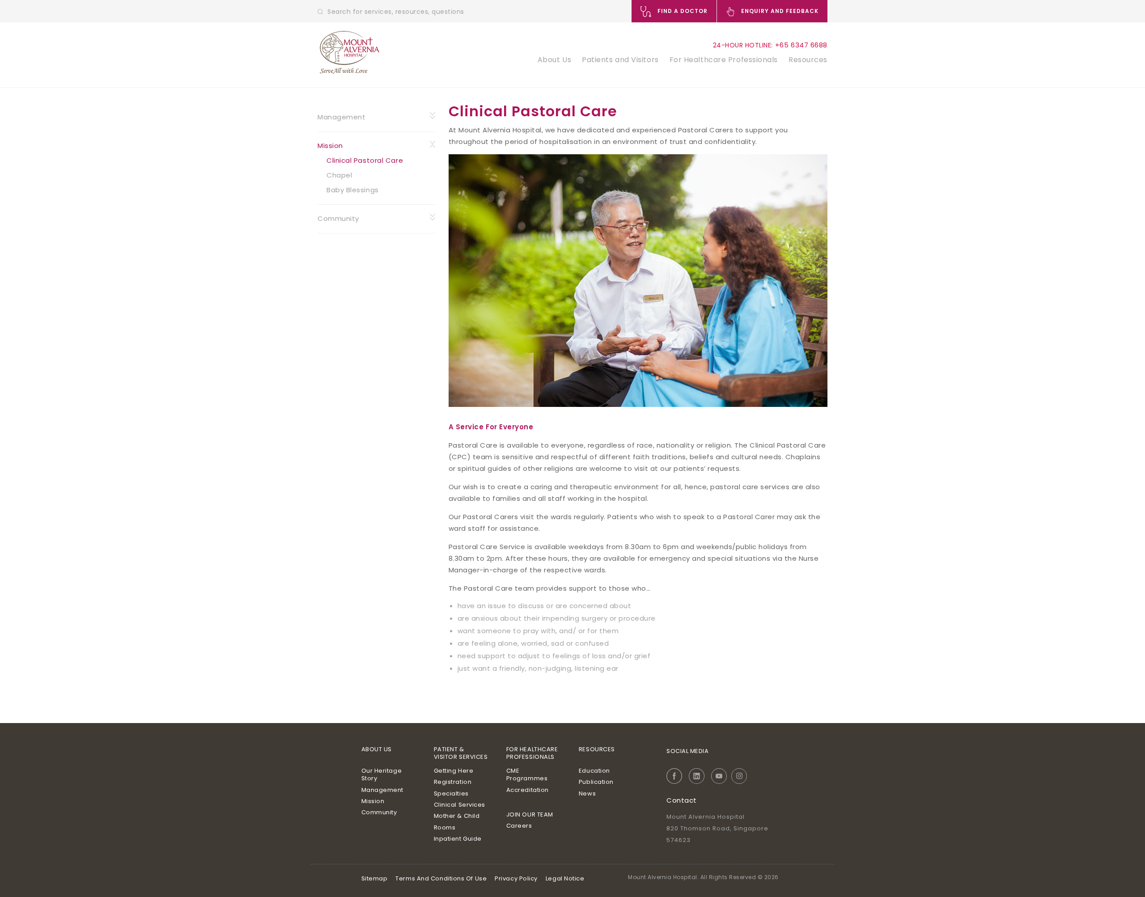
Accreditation (527, 790)
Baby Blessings (353, 190)
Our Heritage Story (381, 775)
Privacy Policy (516, 878)
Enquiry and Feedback (778, 11)
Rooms (445, 827)
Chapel (339, 175)
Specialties (451, 793)
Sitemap (374, 878)
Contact (681, 800)
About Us (554, 60)
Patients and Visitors (620, 60)
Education (594, 770)
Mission (330, 145)
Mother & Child (457, 816)
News (587, 793)
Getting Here (454, 770)
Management (342, 117)
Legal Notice (565, 878)
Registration (453, 782)
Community (338, 218)
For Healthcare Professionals (724, 60)
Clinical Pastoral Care (365, 160)
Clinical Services (459, 804)
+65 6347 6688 (801, 45)
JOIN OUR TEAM (529, 814)
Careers (519, 825)
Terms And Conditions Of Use (441, 878)
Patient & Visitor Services (461, 753)
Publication (596, 782)
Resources (808, 60)
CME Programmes (527, 775)
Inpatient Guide (458, 838)
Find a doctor (682, 11)
